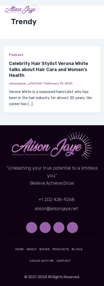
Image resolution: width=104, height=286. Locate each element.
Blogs (77, 249)
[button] (95, 9)
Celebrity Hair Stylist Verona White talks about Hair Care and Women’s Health (48, 69)
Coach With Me (42, 261)
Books (44, 249)
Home (19, 249)
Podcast (16, 55)
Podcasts (61, 249)
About (32, 249)
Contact (64, 261)
